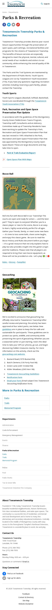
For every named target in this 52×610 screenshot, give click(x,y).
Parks (6, 398)
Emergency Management (12, 435)
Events (4, 440)
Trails (6, 403)
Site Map (26, 600)
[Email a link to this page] (13, 24)
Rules (5, 262)
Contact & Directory (26, 597)
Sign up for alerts (14, 578)
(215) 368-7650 (12, 550)
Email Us (26, 561)
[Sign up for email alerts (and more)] (4, 578)
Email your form (14, 380)
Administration (8, 425)
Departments (13, 12)
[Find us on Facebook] (4, 573)
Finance (5, 445)
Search (47, 4)
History (12, 262)
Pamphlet (21, 262)
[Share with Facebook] (4, 24)
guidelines (7, 329)
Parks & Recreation (10, 450)
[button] (3, 4)
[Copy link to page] (18, 24)
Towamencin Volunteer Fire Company (17, 488)
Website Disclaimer (26, 604)
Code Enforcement (10, 430)
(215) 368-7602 (14, 548)
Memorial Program (12, 408)
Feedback (26, 594)
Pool (4, 472)
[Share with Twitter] (9, 24)
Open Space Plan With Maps (19, 159)
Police (4, 467)
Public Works (7, 478)
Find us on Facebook (15, 573)
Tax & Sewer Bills (9, 483)
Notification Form (14, 377)
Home (4, 12)
